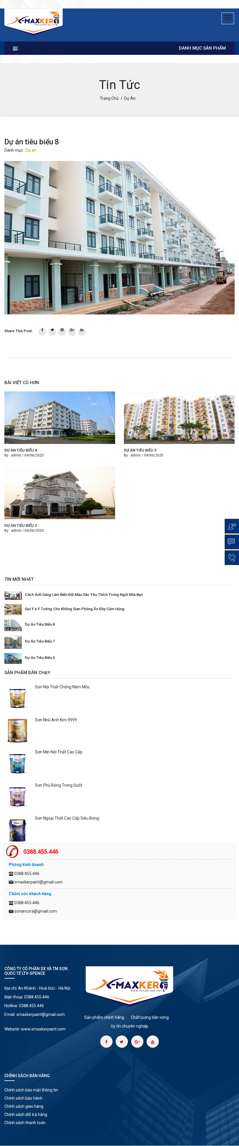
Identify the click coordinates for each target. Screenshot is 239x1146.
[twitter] (52, 332)
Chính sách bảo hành (23, 1098)
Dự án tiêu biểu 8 (40, 624)
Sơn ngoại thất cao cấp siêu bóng (67, 818)
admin (16, 455)
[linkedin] (82, 332)
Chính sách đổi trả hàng (25, 1114)
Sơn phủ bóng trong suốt (58, 785)
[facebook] (42, 332)
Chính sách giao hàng (23, 1106)
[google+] (72, 332)
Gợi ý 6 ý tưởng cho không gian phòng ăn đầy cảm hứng (74, 609)
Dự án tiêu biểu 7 (40, 641)
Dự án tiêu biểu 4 (20, 450)
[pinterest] (62, 332)
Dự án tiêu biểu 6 (40, 657)
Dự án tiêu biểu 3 (140, 450)
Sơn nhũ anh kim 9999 (56, 720)
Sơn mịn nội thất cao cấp (58, 752)
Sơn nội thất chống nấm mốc (62, 687)
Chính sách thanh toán (24, 1122)
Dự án (31, 150)
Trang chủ (109, 98)
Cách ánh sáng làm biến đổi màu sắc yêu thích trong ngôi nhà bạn (84, 594)
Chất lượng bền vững (150, 1017)
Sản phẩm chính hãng (104, 1017)
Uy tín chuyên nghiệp (129, 1026)
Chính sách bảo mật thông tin (31, 1090)
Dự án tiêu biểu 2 (20, 525)
